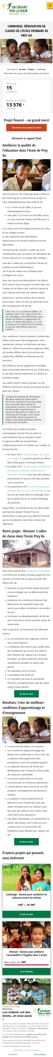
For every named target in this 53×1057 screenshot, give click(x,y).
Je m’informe (26, 971)
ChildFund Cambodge (37, 570)
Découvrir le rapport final (26, 138)
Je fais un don (26, 693)
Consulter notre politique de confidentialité (16, 1046)
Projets (31, 69)
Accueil (22, 69)
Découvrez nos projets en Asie (26, 127)
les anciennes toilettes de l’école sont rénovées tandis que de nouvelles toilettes (29, 470)
